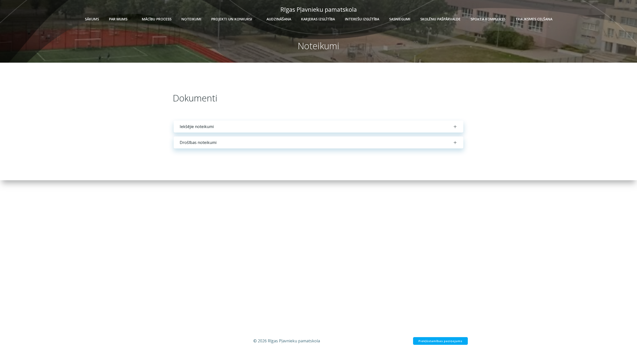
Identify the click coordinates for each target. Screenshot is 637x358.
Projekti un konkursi (231, 19)
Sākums (92, 19)
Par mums (118, 19)
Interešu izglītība (362, 19)
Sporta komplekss (488, 19)
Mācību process (156, 19)
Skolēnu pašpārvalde (440, 19)
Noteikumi (191, 19)
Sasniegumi (399, 19)
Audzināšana (278, 19)
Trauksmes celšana (533, 19)
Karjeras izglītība (318, 19)
